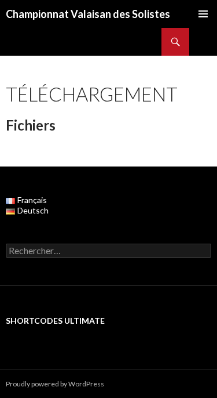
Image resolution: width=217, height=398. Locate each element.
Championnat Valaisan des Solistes (88, 14)
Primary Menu (203, 14)
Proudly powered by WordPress (55, 383)
